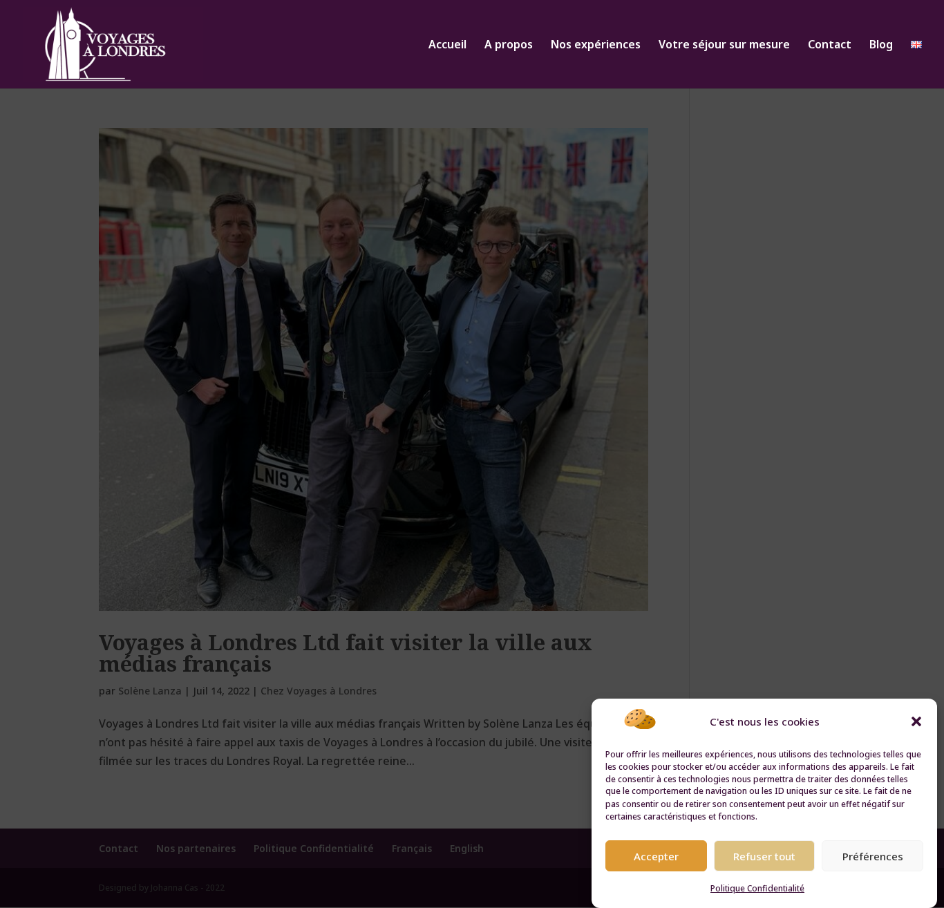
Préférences (872, 855)
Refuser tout (764, 855)
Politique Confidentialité (757, 888)
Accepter (656, 855)
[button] (916, 721)
